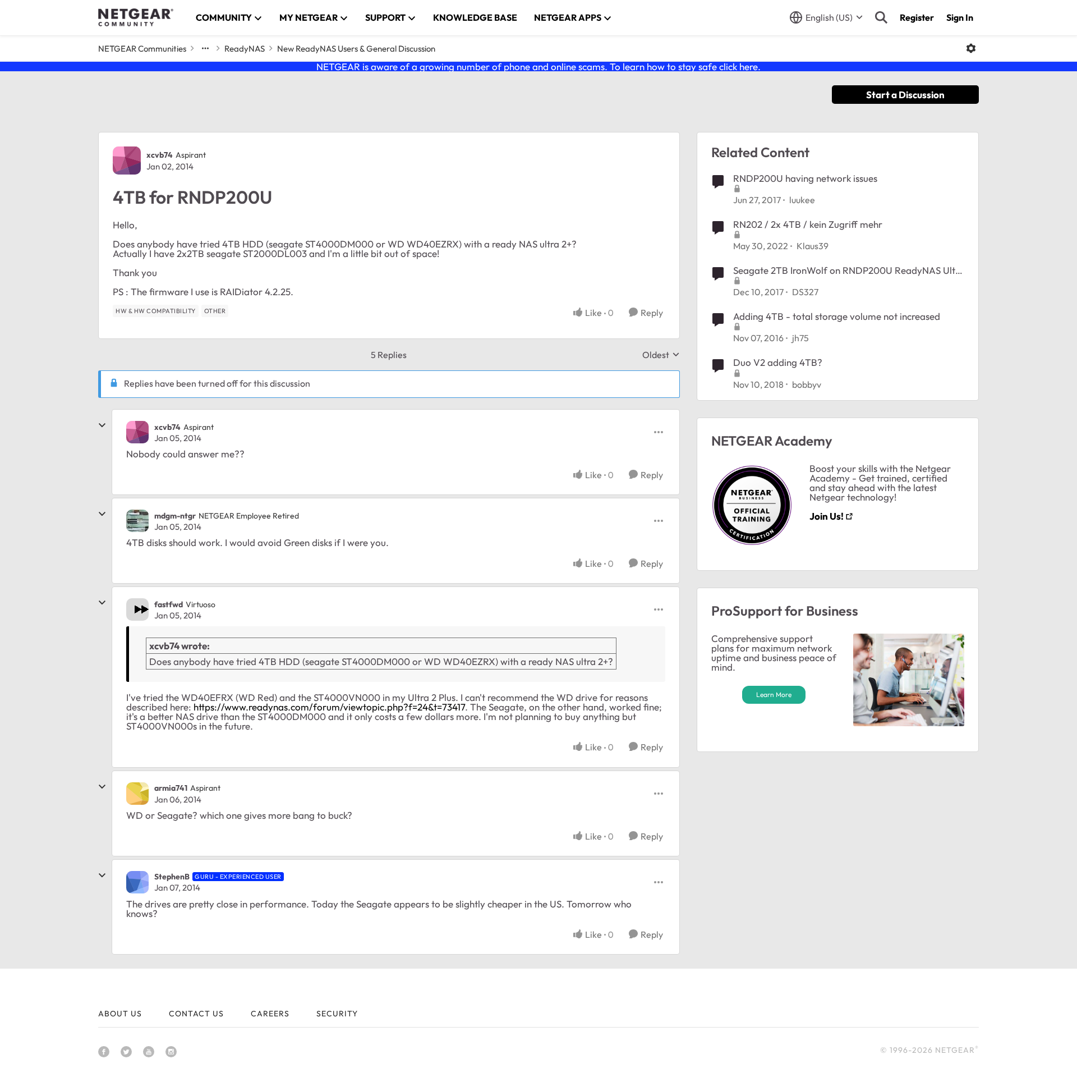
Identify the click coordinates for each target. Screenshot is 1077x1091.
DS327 (805, 291)
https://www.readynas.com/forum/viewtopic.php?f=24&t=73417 (329, 707)
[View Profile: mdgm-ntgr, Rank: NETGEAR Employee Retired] (137, 521)
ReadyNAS (244, 48)
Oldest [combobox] (661, 354)
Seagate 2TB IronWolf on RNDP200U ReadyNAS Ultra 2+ (848, 270)
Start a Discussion (905, 94)
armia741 (170, 788)
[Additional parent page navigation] (205, 48)
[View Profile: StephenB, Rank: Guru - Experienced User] (137, 882)
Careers (270, 1014)
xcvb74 (159, 155)
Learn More (773, 694)
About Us (120, 1014)
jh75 (800, 337)
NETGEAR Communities (142, 48)
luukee (802, 199)
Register (917, 17)
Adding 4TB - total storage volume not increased (836, 316)
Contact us (196, 1014)
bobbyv (806, 384)
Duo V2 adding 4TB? (777, 362)
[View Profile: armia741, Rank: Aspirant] (137, 793)
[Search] (881, 17)
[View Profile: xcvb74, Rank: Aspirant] (127, 160)
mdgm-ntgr (175, 516)
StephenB (172, 877)
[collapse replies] (102, 425)
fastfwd (168, 604)
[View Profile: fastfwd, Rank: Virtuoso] (137, 609)
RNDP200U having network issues (805, 178)
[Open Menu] (971, 48)
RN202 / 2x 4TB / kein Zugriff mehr (807, 224)
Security (337, 1014)
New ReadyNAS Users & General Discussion (356, 48)
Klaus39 (813, 245)
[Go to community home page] (135, 17)
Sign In (959, 17)
